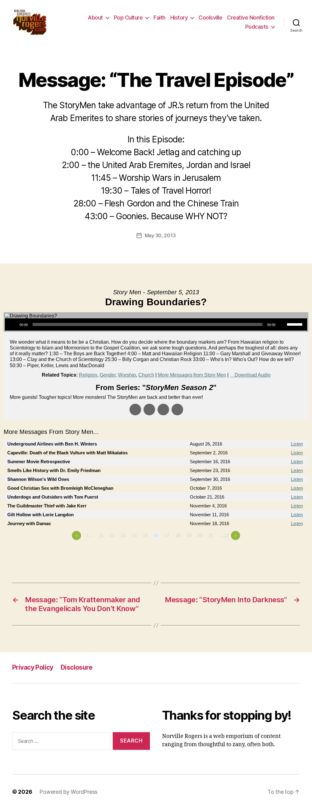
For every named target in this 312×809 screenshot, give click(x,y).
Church (146, 375)
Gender (107, 375)
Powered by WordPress (68, 792)
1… (89, 535)
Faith (159, 17)
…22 (224, 535)
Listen (297, 443)
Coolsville (210, 17)
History (179, 17)
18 (178, 535)
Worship (127, 375)
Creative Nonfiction (251, 17)
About (95, 17)
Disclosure (76, 667)
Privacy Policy (32, 667)
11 (101, 535)
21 (210, 535)
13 (123, 535)
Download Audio (253, 375)
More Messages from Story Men (192, 375)
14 (134, 535)
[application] (156, 324)
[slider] (295, 323)
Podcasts (256, 26)
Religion (88, 375)
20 (199, 535)
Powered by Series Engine (285, 552)
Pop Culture (128, 17)
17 (167, 535)
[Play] (13, 324)
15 (145, 535)
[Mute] (282, 324)
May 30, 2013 (160, 235)
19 (188, 535)
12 (112, 535)
